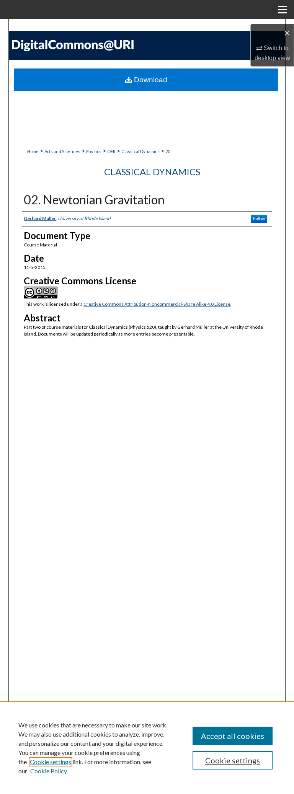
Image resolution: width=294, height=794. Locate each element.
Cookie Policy (48, 770)
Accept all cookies (232, 735)
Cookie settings (50, 761)
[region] (147, 747)
